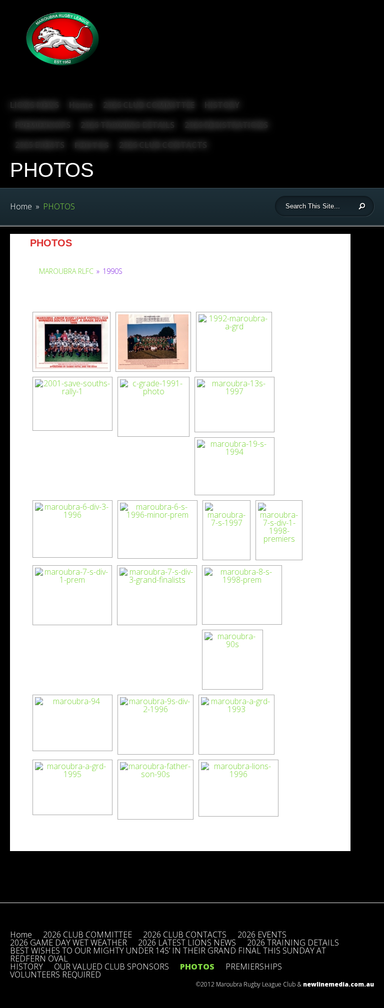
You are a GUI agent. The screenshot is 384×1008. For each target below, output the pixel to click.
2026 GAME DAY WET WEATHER (68, 942)
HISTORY (222, 104)
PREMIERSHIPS (42, 124)
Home (81, 104)
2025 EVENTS (39, 144)
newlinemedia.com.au (338, 984)
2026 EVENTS (262, 934)
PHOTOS (91, 144)
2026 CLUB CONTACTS (163, 144)
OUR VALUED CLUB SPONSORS (111, 966)
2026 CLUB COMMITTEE (148, 104)
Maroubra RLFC (66, 271)
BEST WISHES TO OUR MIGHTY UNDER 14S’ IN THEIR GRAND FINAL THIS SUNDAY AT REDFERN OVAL (168, 954)
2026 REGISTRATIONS (226, 124)
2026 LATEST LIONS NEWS (187, 942)
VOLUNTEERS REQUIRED (55, 974)
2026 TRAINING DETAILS (127, 124)
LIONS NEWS (34, 104)
